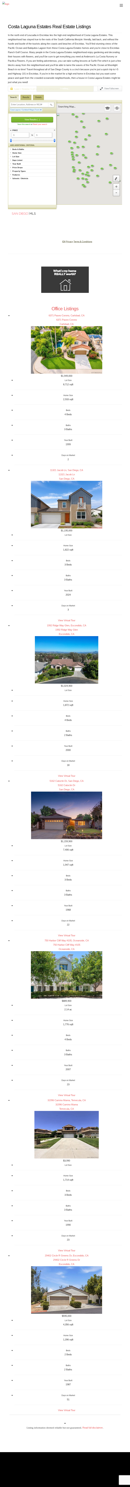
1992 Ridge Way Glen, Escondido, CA (66, 625)
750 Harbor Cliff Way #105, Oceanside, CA (67, 940)
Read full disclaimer (92, 1427)
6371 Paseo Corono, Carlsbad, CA (66, 315)
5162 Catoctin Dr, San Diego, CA (67, 781)
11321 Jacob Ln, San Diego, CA (66, 470)
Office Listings (65, 308)
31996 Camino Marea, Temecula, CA (67, 1100)
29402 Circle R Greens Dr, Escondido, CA (66, 1255)
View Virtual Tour (66, 620)
